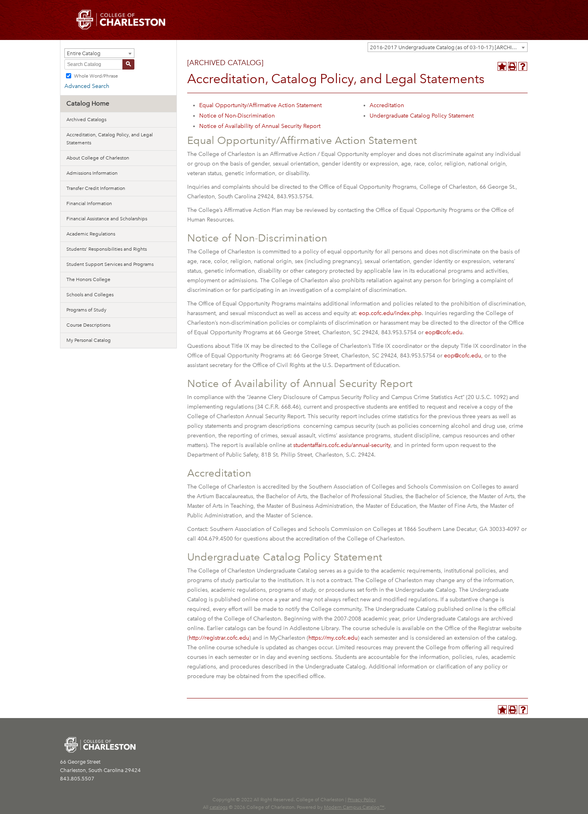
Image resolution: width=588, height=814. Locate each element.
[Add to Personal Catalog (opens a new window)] (502, 66)
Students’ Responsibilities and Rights (106, 249)
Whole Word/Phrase (96, 75)
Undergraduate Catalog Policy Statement (422, 115)
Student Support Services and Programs (110, 264)
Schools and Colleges (90, 294)
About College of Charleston (97, 158)
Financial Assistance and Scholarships (106, 218)
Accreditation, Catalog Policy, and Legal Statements (109, 139)
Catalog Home (87, 103)
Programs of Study (86, 310)
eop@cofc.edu (443, 332)
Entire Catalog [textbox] (83, 53)
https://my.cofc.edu (333, 637)
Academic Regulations (90, 234)
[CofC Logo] (121, 19)
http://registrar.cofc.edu (219, 637)
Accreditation (387, 105)
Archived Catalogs (86, 119)
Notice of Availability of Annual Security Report (259, 126)
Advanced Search (86, 86)
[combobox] (448, 47)
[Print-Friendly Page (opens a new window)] (512, 66)
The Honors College (88, 279)
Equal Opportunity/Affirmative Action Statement (260, 105)
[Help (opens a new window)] (522, 66)
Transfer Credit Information (95, 188)
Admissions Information (92, 173)
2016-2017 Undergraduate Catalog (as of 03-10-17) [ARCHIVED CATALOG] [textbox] (448, 47)
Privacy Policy (362, 799)
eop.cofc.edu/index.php (390, 313)
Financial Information (89, 203)
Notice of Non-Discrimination (237, 115)
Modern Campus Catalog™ (354, 807)
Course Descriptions (88, 325)
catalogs (219, 807)
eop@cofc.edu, (463, 355)
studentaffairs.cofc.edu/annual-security (341, 445)
